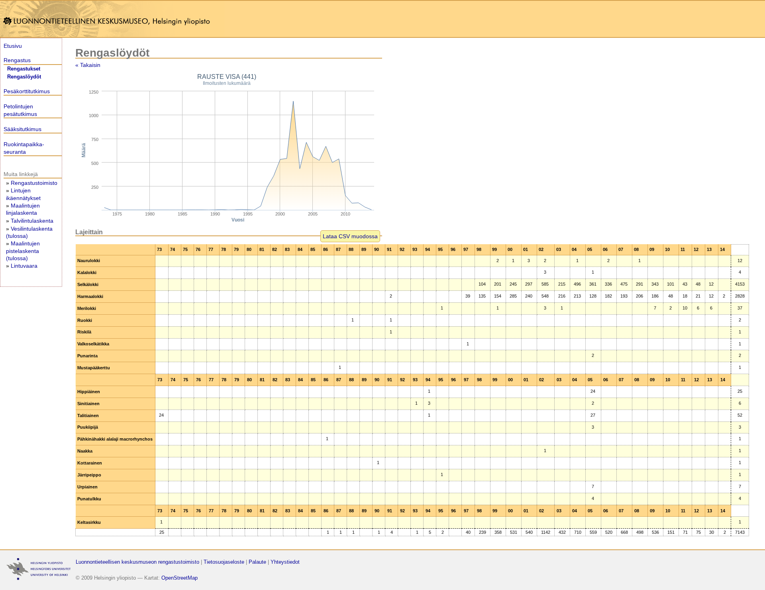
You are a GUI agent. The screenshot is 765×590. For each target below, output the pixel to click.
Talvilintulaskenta (32, 221)
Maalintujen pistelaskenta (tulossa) (23, 250)
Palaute (257, 562)
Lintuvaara (24, 266)
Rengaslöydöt (24, 77)
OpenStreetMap (179, 578)
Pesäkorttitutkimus (27, 91)
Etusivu (13, 46)
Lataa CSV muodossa (350, 236)
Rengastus (17, 60)
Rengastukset (23, 69)
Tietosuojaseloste (224, 562)
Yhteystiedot (285, 562)
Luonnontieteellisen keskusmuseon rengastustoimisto (137, 562)
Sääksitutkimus (22, 129)
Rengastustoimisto (34, 183)
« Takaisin (87, 65)
